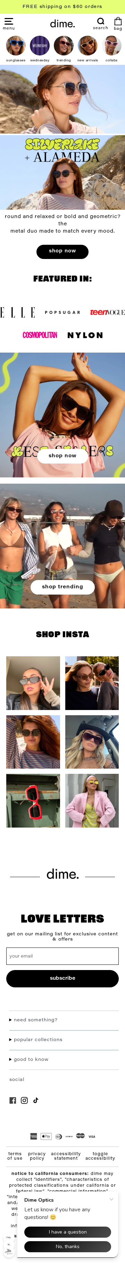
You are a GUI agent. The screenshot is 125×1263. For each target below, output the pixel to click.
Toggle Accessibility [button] (100, 1156)
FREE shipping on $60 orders (62, 7)
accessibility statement (66, 1156)
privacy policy (37, 1156)
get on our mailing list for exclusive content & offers (62, 937)
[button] (9, 28)
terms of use (15, 1156)
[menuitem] (100, 24)
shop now (62, 251)
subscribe (62, 978)
